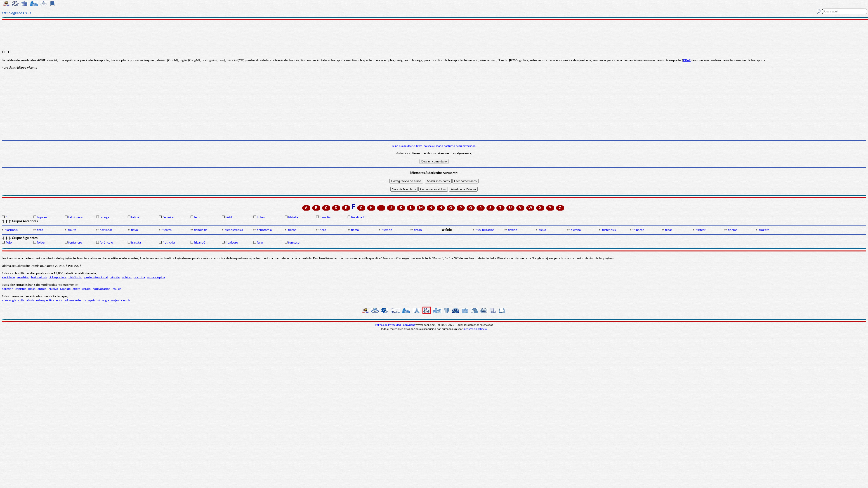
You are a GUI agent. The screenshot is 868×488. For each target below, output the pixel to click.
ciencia (125, 300)
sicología (103, 300)
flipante (639, 230)
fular (260, 242)
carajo (86, 289)
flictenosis (609, 230)
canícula (20, 289)
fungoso (294, 242)
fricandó (199, 242)
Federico (168, 217)
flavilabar (106, 230)
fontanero (75, 242)
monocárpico (156, 277)
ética (59, 300)
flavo (134, 230)
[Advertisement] (434, 34)
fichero (261, 217)
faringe (104, 217)
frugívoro (231, 242)
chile (21, 300)
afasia (30, 300)
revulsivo (23, 277)
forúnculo (106, 242)
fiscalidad (357, 217)
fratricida (169, 242)
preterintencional (96, 277)
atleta (76, 289)
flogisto (764, 230)
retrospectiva (45, 300)
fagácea (42, 217)
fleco (323, 230)
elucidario (8, 277)
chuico (117, 289)
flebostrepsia (234, 230)
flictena (576, 230)
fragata (136, 242)
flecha (292, 230)
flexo (542, 230)
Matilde (65, 289)
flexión (512, 230)
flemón (387, 230)
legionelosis (39, 277)
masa (31, 289)
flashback (11, 230)
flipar (668, 230)
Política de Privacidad (388, 325)
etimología (9, 300)
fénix (197, 217)
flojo (8, 242)
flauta (72, 230)
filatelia (293, 217)
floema (732, 230)
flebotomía (264, 230)
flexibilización (485, 230)
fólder (41, 242)
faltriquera (75, 217)
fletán (418, 230)
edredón (7, 289)
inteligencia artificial (475, 329)
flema (355, 230)
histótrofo (75, 277)
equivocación (102, 289)
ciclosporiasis (57, 277)
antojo (42, 289)
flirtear (700, 230)
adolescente (72, 300)
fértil (228, 217)
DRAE (687, 60)
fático (135, 217)
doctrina (139, 277)
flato (40, 230)
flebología (200, 230)
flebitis (167, 230)
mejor (115, 300)
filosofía (325, 217)
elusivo (53, 289)
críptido (115, 277)
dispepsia (89, 300)
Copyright (409, 325)
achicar (127, 277)
